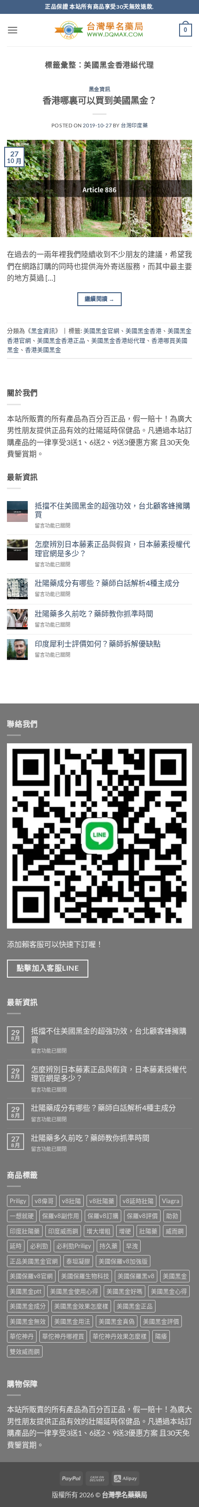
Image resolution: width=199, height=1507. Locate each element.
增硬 (125, 1231)
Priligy (18, 1201)
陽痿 (161, 1336)
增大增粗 (99, 1231)
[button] (12, 30)
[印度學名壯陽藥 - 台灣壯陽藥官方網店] (99, 30)
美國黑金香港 (143, 330)
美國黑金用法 (72, 1321)
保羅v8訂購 (102, 1215)
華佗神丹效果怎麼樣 (120, 1336)
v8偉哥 (44, 1201)
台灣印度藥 (134, 125)
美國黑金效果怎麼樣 (81, 1306)
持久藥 (109, 1246)
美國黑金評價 (161, 1321)
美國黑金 (175, 1276)
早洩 (132, 1246)
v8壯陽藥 (101, 1201)
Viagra (171, 1201)
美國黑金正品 (135, 1306)
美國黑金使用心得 (74, 1291)
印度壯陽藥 (25, 1231)
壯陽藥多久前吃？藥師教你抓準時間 (94, 613)
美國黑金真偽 (117, 1321)
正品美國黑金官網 (34, 1261)
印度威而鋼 (63, 1231)
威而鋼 (175, 1231)
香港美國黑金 (43, 349)
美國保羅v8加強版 (123, 1261)
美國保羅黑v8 (136, 1276)
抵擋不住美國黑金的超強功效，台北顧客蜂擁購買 (112, 510)
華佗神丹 (22, 1336)
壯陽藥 (148, 1231)
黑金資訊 (99, 89)
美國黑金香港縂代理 (118, 340)
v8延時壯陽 (138, 1201)
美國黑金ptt (26, 1291)
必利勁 (39, 1246)
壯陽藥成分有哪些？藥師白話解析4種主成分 (107, 582)
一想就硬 (22, 1215)
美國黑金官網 (101, 330)
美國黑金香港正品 (61, 340)
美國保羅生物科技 (85, 1276)
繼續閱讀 (99, 298)
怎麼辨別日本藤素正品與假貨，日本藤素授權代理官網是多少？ (112, 548)
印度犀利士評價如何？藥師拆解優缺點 (98, 643)
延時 (16, 1246)
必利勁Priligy (73, 1246)
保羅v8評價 (142, 1215)
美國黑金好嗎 (124, 1291)
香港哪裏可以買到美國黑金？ (100, 100)
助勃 (172, 1215)
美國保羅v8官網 (31, 1276)
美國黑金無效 (28, 1321)
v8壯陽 (71, 1201)
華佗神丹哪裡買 (63, 1336)
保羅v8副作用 (60, 1215)
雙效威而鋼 (25, 1351)
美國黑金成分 (28, 1306)
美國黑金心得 (169, 1291)
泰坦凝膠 (78, 1261)
